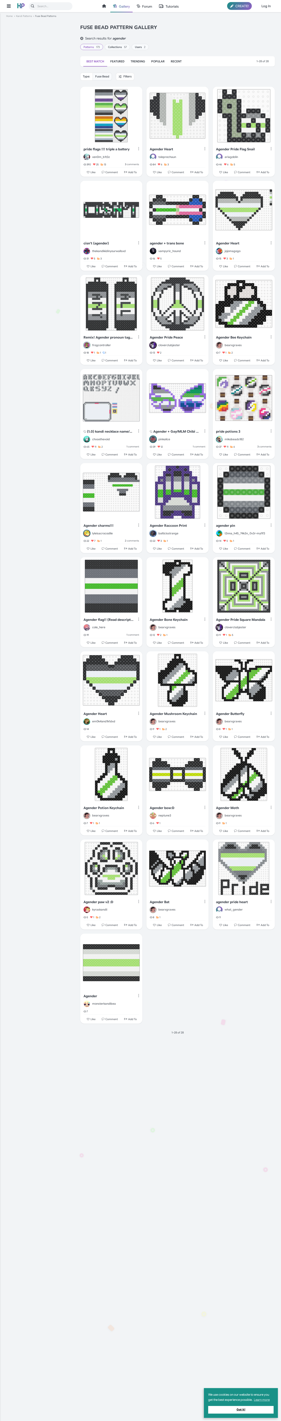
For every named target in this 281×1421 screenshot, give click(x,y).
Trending (138, 61)
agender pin (225, 526)
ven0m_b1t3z (101, 157)
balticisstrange (168, 533)
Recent (176, 61)
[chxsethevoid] (87, 439)
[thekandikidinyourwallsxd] (87, 251)
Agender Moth (227, 808)
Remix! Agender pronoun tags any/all (109, 337)
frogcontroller (101, 345)
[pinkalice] (153, 439)
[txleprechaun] (153, 157)
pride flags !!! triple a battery (107, 149)
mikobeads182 (234, 439)
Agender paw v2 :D (98, 902)
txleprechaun (167, 157)
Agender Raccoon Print (168, 526)
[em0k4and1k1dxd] (87, 721)
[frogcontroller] (87, 345)
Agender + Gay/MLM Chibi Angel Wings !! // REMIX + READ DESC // (176, 432)
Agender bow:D (162, 808)
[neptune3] (153, 815)
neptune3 (164, 815)
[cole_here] (87, 627)
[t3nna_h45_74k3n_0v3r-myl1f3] (219, 533)
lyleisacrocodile (102, 533)
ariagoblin (231, 157)
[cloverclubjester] (153, 345)
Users (140, 47)
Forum (147, 7)
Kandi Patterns (24, 16)
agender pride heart (232, 902)
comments (132, 164)
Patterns (92, 47)
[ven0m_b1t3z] (87, 157)
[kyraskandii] (87, 909)
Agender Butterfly (230, 714)
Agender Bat (160, 902)
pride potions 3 (228, 432)
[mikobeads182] (219, 439)
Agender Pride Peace (166, 337)
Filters (127, 76)
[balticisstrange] (153, 533)
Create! (242, 6)
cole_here (98, 627)
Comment (111, 172)
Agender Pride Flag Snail (235, 149)
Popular (158, 61)
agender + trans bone (167, 243)
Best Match (95, 61)
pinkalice (164, 439)
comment (133, 446)
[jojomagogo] (219, 251)
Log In (266, 6)
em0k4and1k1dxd (103, 721)
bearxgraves (233, 345)
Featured (117, 61)
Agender (90, 996)
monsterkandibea (104, 1003)
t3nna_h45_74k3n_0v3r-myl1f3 (245, 533)
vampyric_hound (169, 251)
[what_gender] (219, 909)
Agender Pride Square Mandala (240, 620)
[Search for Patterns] (32, 6)
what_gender (234, 909)
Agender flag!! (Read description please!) (109, 620)
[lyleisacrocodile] (87, 533)
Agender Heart (161, 149)
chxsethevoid (101, 439)
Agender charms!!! (99, 526)
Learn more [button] (262, 1400)
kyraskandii (99, 909)
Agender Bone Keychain (169, 620)
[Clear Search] (81, 38)
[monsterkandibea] (87, 1004)
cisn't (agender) (96, 243)
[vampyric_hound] (153, 251)
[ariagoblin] (219, 157)
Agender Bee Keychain (234, 337)
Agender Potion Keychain (104, 808)
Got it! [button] (241, 1409)
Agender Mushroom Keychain (173, 714)
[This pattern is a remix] (85, 432)
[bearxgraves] (219, 345)
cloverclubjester (169, 345)
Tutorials (172, 7)
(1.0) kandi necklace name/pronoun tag (110, 432)
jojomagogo (232, 251)
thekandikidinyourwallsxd (109, 251)
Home (104, 6)
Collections (117, 47)
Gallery (124, 7)
